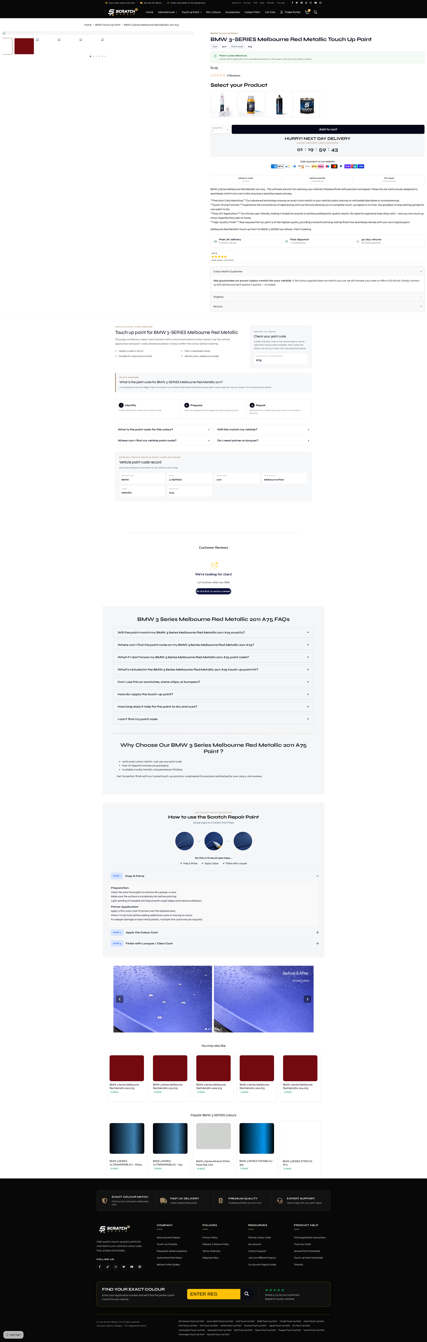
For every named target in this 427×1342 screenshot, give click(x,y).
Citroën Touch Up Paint (290, 1321)
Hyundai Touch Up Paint (255, 1325)
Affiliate (270, 3)
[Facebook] (100, 1266)
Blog (262, 3)
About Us (236, 3)
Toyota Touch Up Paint (314, 1330)
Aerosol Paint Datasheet (307, 1250)
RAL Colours (213, 12)
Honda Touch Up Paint (231, 1325)
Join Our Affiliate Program (262, 1257)
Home (149, 12)
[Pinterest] (140, 1266)
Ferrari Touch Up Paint (314, 1321)
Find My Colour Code (259, 1237)
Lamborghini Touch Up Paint (191, 1330)
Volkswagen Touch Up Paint (191, 1334)
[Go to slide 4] (215, 1029)
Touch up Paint (191, 12)
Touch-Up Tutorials (167, 1244)
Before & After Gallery (168, 1264)
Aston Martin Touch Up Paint (220, 1321)
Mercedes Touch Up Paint (219, 1330)
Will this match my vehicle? (237, 429)
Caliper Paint (252, 12)
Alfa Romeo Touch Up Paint (191, 1321)
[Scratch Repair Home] (114, 1231)
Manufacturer (166, 12)
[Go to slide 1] (206, 1029)
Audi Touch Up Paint (245, 1321)
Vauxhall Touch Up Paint (218, 1334)
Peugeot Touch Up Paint (289, 1330)
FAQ (256, 3)
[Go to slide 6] (221, 1029)
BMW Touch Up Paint (107, 24)
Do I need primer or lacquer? (237, 440)
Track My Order (302, 1244)
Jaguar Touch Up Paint (279, 1325)
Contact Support (257, 1250)
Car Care (270, 12)
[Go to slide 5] (218, 1029)
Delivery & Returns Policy (215, 1244)
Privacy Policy (210, 1237)
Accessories (233, 12)
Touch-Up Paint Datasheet (308, 1257)
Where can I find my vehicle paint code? (147, 440)
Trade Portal (292, 12)
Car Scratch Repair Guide (262, 1264)
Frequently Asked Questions (172, 1250)
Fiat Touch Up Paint (209, 1325)
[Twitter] (124, 1266)
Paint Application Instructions (310, 1237)
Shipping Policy (210, 1257)
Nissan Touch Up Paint (265, 1330)
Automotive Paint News (169, 1257)
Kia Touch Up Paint (301, 1325)
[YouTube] (132, 1266)
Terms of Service (211, 1250)
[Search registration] (246, 1294)
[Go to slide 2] (209, 1029)
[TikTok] (108, 1266)
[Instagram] (116, 1266)
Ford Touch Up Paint (187, 1325)
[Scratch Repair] (122, 12)
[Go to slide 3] (212, 1029)
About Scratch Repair (168, 1237)
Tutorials (281, 3)
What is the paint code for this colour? (145, 429)
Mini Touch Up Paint (243, 1330)
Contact (247, 3)
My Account (254, 1244)
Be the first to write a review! (213, 591)
